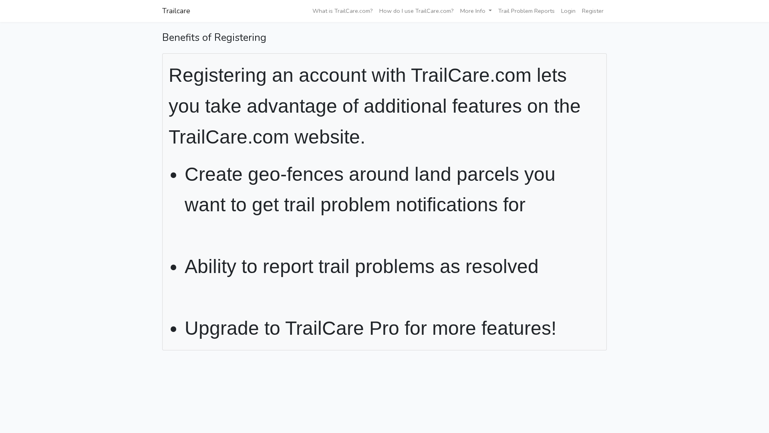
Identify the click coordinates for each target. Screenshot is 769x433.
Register (593, 11)
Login (568, 11)
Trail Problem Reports (526, 11)
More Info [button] (473, 11)
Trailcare (176, 11)
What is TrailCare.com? (342, 11)
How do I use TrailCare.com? (416, 11)
